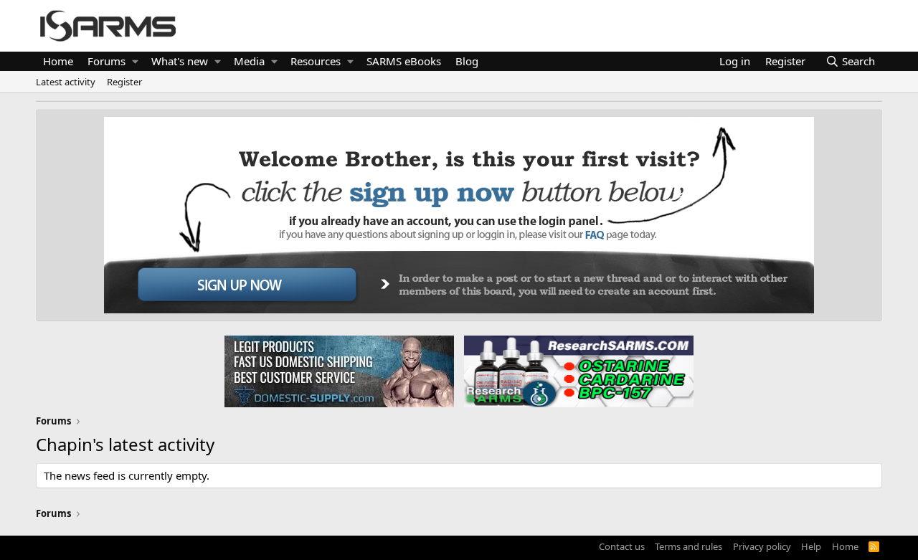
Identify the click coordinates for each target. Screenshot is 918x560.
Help (811, 546)
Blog (466, 61)
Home (58, 61)
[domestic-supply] (339, 371)
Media (249, 61)
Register (124, 81)
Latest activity (65, 81)
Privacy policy (762, 546)
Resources (315, 61)
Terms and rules (688, 546)
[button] (135, 61)
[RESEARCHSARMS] (577, 371)
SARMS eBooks (403, 61)
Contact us (622, 546)
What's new (179, 61)
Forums (106, 61)
